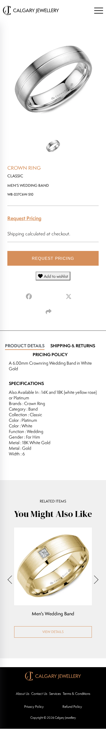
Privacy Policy (34, 706)
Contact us (39, 693)
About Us (22, 693)
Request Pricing (24, 218)
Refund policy (72, 706)
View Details (53, 631)
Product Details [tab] (24, 346)
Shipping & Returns (72, 346)
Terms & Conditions (76, 693)
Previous (12, 580)
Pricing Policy (50, 354)
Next (94, 580)
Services (55, 693)
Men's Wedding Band (53, 613)
